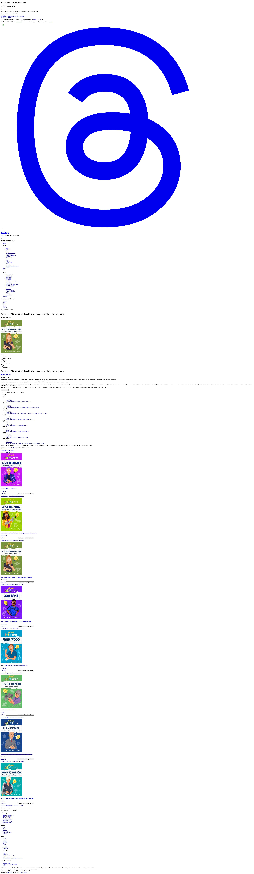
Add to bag (6, 389)
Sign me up (15, 13)
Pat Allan (20, 872)
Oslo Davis (9, 872)
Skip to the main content (6, 17)
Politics (7, 251)
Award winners (9, 262)
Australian (8, 265)
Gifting (7, 267)
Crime (7, 250)
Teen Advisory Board (7, 819)
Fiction (7, 248)
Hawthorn (5, 842)
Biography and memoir (10, 253)
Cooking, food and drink (11, 255)
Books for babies (9, 274)
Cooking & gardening (10, 291)
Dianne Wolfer (6, 374)
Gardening (8, 256)
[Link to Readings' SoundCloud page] (3, 25)
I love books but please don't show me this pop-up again (12, 16)
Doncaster (5, 841)
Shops (4, 306)
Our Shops (5, 838)
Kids (4, 269)
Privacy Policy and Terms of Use (10, 864)
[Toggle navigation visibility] (1, 238)
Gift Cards (5, 831)
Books (4, 243)
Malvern (5, 845)
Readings (5, 232)
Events (4, 304)
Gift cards (5, 301)
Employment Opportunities (8, 855)
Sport (7, 292)
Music (4, 268)
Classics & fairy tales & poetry (12, 284)
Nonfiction (8, 249)
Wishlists (5, 833)
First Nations (8, 263)
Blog (4, 302)
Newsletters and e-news (8, 822)
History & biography (10, 290)
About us (5, 307)
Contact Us (5, 854)
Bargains (5, 296)
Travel (7, 259)
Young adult (8, 279)
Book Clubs (5, 820)
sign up (39, 19)
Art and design (9, 254)
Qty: (5, 493)
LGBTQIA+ (8, 283)
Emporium (5, 848)
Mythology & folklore (10, 285)
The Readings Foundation (8, 815)
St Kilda (5, 844)
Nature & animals (9, 286)
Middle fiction (9, 278)
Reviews (5, 303)
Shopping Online (6, 863)
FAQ (4, 865)
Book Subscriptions (7, 832)
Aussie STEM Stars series (7, 450)
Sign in (34, 19)
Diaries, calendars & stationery (12, 266)
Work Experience (6, 856)
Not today (3, 15)
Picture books (9, 276)
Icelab (25, 872)
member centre (19, 21)
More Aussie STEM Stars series (7, 452)
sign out (50, 21)
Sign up (14, 810)
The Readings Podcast (8, 817)
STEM (7, 287)
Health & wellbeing (10, 257)
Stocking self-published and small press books (12, 858)
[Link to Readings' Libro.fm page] (3, 24)
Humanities (8, 289)
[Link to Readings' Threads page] (103, 227)
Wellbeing (8, 293)
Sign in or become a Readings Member (9, 447)
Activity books (9, 295)
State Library (6, 847)
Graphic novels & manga (11, 280)
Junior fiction (8, 277)
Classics (7, 261)
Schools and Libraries (7, 821)
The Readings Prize (7, 816)
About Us (5, 853)
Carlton (4, 840)
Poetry (7, 260)
